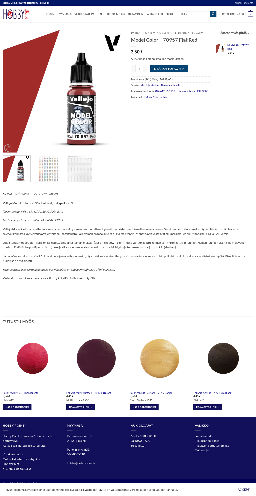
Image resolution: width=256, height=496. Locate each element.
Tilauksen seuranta (207, 440)
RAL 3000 (202, 91)
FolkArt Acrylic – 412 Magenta (20, 392)
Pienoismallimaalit (189, 33)
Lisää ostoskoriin (169, 68)
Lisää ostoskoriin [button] (17, 407)
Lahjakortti (154, 14)
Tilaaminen (135, 14)
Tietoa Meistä (26, 445)
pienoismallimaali (187, 91)
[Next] (118, 91)
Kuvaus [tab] (8, 193)
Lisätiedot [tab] (22, 193)
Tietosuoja (202, 450)
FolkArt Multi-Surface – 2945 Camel (151, 392)
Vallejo (163, 97)
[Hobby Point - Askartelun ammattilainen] (21, 14)
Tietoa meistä (116, 14)
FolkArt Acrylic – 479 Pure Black (212, 392)
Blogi (169, 14)
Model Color (152, 97)
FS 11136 (171, 91)
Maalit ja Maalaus (158, 33)
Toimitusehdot (204, 436)
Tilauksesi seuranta (242, 2)
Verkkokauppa (84, 14)
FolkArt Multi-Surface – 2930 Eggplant (88, 392)
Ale (102, 14)
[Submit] (213, 14)
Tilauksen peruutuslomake (212, 445)
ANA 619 (159, 91)
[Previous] (10, 91)
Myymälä (65, 14)
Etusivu (51, 14)
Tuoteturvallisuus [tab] (45, 193)
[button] (237, 14)
